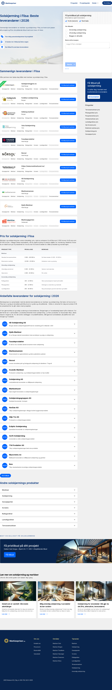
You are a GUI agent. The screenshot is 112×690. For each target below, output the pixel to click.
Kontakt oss (37, 643)
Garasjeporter (76, 650)
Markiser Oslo (57, 643)
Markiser (74, 643)
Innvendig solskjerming (78, 671)
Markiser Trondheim (58, 650)
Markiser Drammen (58, 657)
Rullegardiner (75, 657)
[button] (96, 3)
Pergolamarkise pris (92, 116)
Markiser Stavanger (58, 654)
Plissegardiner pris (91, 113)
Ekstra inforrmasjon (71, 40)
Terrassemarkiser (77, 664)
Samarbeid (37, 654)
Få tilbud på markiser (68, 85)
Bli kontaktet (94, 97)
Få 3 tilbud (5, 475)
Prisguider (74, 3)
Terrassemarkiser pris (92, 110)
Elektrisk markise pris (92, 128)
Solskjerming (75, 647)
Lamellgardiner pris (91, 122)
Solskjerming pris (91, 131)
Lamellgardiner (76, 661)
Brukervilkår (37, 650)
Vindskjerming (76, 668)
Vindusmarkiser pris (91, 119)
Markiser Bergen (57, 647)
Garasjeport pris (90, 134)
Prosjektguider (85, 3)
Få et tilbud (107, 3)
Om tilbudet (69, 26)
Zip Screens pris (90, 125)
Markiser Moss (57, 661)
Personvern (37, 647)
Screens (74, 654)
